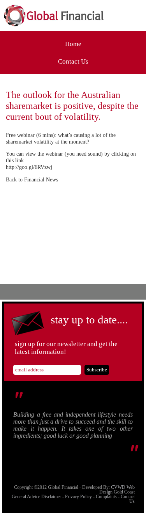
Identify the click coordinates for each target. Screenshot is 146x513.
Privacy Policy (78, 496)
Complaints (106, 496)
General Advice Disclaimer (36, 496)
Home (73, 44)
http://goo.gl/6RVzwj (29, 167)
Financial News (41, 179)
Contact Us (73, 61)
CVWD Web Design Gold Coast (117, 489)
